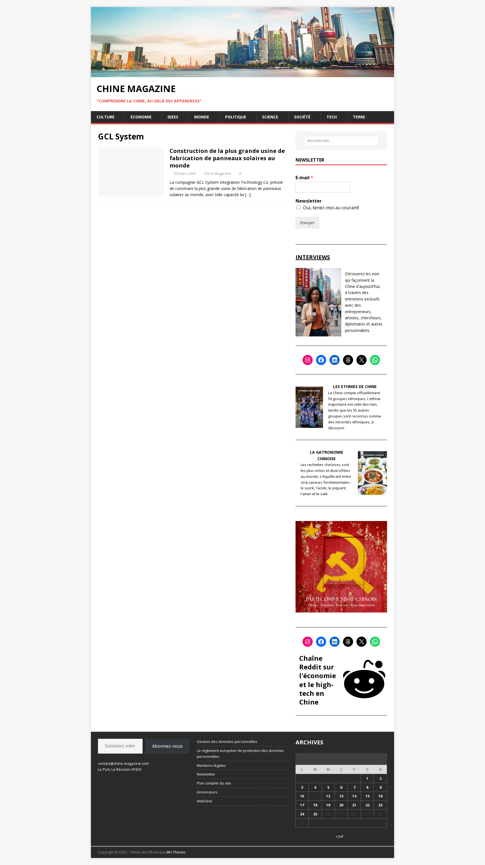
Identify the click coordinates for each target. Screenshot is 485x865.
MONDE (201, 117)
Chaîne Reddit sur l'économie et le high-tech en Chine (317, 679)
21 (354, 804)
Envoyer (307, 222)
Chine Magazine (217, 173)
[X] (361, 360)
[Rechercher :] (341, 141)
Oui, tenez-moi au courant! (331, 208)
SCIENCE (270, 117)
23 (380, 804)
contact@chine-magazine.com (123, 763)
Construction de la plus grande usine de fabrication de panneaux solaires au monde (227, 158)
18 (315, 804)
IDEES (173, 117)
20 (341, 804)
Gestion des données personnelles (227, 741)
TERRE (359, 117)
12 (328, 796)
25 (315, 813)
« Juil (339, 836)
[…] (248, 194)
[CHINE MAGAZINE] (242, 73)
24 (302, 813)
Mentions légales (211, 765)
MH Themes (175, 852)
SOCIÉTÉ (302, 117)
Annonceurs (207, 792)
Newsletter (309, 201)
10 (302, 796)
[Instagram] (308, 360)
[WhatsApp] (375, 360)
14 (354, 796)
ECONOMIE (141, 117)
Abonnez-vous (167, 746)
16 (380, 796)
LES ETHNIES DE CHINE (355, 386)
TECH (331, 117)
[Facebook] (321, 360)
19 (328, 804)
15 (367, 796)
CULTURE (106, 117)
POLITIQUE (235, 117)
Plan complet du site (214, 783)
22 (367, 804)
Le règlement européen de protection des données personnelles (240, 753)
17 (302, 804)
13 (341, 796)
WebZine (204, 801)
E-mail (304, 178)
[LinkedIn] (335, 360)
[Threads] (348, 360)
